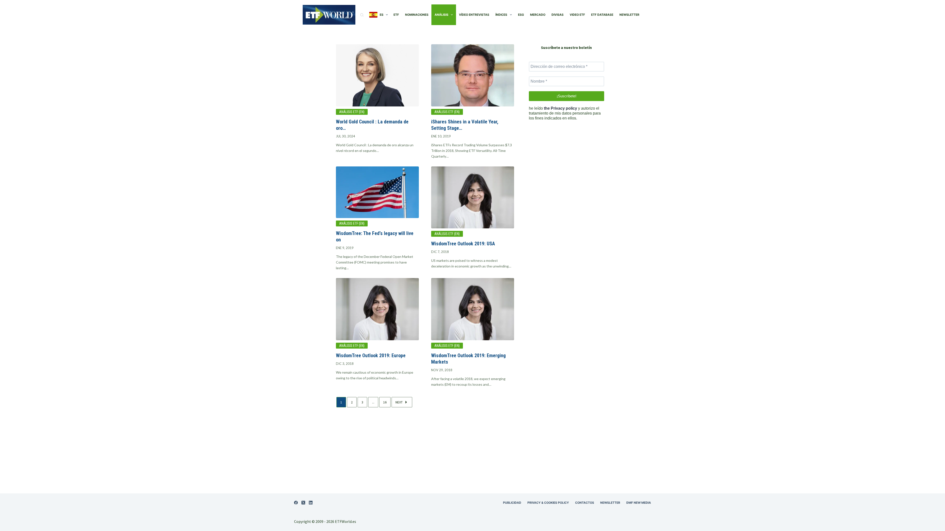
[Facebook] (296, 502)
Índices (501, 14)
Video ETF (577, 14)
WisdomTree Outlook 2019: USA (463, 244)
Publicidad (512, 502)
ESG (521, 14)
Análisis (441, 14)
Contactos (584, 502)
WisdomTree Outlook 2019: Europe (371, 355)
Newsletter (629, 14)
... (373, 402)
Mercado (537, 14)
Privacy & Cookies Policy (548, 502)
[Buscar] (361, 14)
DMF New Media (638, 502)
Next (399, 402)
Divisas (557, 14)
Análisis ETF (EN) (351, 112)
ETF (396, 14)
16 (385, 402)
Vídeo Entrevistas (474, 14)
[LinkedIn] (311, 502)
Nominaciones (416, 14)
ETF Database (602, 14)
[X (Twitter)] (303, 502)
